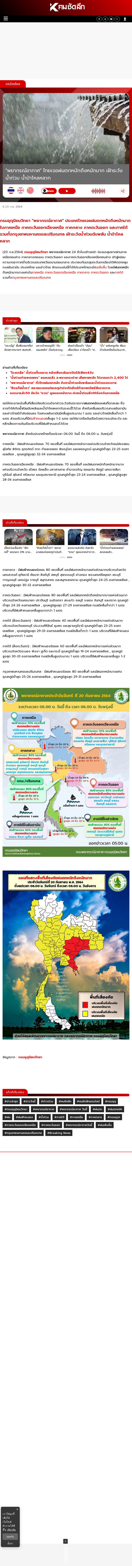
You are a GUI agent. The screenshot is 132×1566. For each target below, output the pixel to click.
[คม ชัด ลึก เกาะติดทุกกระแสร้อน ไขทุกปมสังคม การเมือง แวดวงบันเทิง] (66, 8)
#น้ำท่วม (43, 1117)
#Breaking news (58, 1133)
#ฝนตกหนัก (115, 1109)
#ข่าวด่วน (47, 1101)
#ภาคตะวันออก (50, 1125)
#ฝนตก (97, 1109)
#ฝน (7, 1117)
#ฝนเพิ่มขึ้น (105, 1125)
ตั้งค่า (10, 1543)
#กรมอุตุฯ (113, 1117)
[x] (105, 19)
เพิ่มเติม (11, 1529)
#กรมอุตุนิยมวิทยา (15, 1109)
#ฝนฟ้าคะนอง (24, 1117)
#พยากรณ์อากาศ (43, 1109)
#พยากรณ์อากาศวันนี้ (79, 1125)
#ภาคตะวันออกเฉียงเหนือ (20, 1125)
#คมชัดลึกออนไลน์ (88, 1101)
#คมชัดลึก (65, 1101)
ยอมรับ (10, 1536)
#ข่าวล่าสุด (11, 1101)
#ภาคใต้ (59, 1117)
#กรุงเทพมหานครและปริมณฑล (23, 1133)
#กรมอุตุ (110, 1101)
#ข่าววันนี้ (29, 1101)
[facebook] (99, 19)
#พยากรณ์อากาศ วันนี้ (73, 1109)
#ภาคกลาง (95, 1117)
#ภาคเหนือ (76, 1117)
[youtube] (111, 19)
